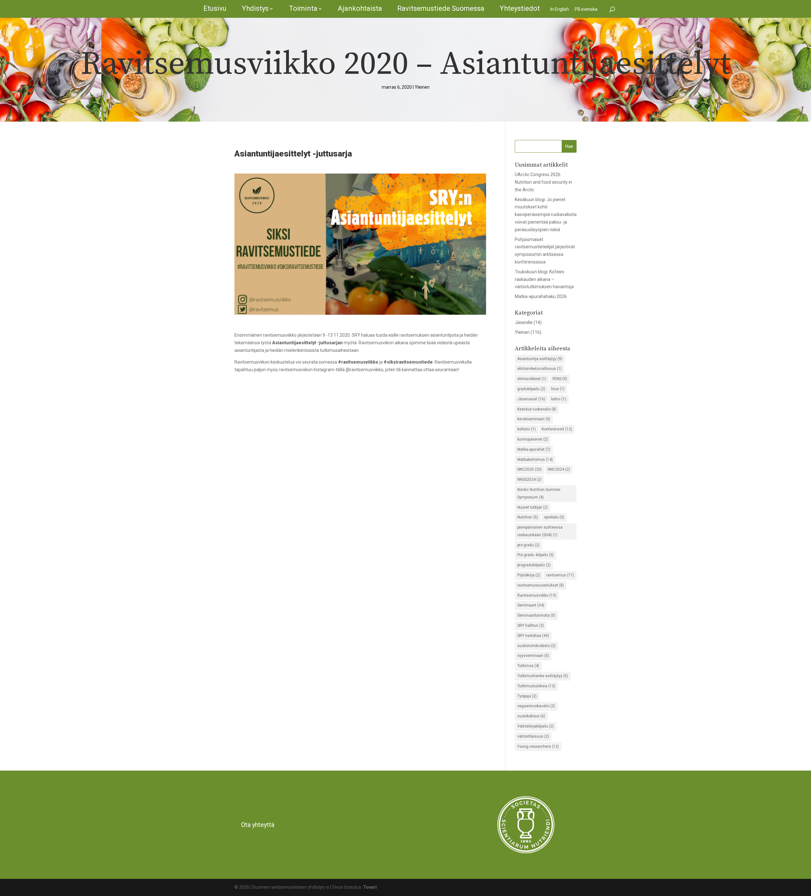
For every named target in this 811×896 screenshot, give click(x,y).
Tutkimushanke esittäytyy (542, 676)
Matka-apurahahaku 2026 (541, 296)
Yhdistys (255, 8)
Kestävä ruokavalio (536, 409)
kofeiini (526, 429)
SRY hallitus (530, 625)
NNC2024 (559, 469)
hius (558, 389)
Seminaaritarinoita (536, 615)
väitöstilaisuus (533, 736)
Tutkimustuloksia (536, 686)
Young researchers (538, 746)
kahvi (558, 399)
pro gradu (528, 545)
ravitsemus (560, 575)
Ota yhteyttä (257, 825)
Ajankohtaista (360, 8)
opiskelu (554, 517)
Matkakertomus (535, 459)
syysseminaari (533, 655)
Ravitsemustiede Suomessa (440, 8)
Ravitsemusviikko (536, 595)
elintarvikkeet (531, 379)
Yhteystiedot (520, 8)
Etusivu (215, 8)
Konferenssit (557, 429)
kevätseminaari (533, 419)
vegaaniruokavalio (536, 706)
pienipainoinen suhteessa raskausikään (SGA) (540, 531)
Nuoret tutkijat (532, 507)
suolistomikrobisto (536, 646)
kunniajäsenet (532, 439)
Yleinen (422, 87)
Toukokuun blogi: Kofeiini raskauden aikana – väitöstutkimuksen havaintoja (544, 279)
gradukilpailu (531, 389)
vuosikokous (531, 716)
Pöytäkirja (528, 575)
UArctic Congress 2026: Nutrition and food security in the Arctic (543, 182)
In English (559, 9)
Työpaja (527, 696)
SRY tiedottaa (533, 635)
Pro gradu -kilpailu (535, 555)
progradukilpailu (534, 565)
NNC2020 (529, 469)
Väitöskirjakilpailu (535, 726)
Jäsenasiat (531, 399)
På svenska (586, 9)
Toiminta (303, 8)
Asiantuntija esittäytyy (539, 359)
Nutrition (527, 517)
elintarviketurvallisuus (539, 368)
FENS (559, 379)
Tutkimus (528, 666)
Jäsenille (524, 322)
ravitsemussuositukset (540, 585)
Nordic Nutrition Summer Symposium (538, 493)
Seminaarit (530, 605)
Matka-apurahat (533, 449)
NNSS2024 (529, 479)
